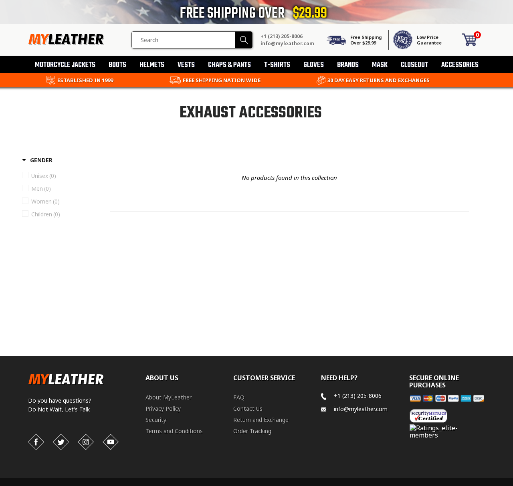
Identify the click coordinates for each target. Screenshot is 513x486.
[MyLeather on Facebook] (36, 442)
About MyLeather (168, 397)
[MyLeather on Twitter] (61, 442)
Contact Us (248, 408)
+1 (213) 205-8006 (282, 36)
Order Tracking (252, 431)
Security (155, 419)
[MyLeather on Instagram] (86, 442)
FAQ (238, 397)
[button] (512, 484)
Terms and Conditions (174, 431)
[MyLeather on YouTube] (111, 442)
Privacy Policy (163, 408)
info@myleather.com (287, 43)
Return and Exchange (261, 419)
